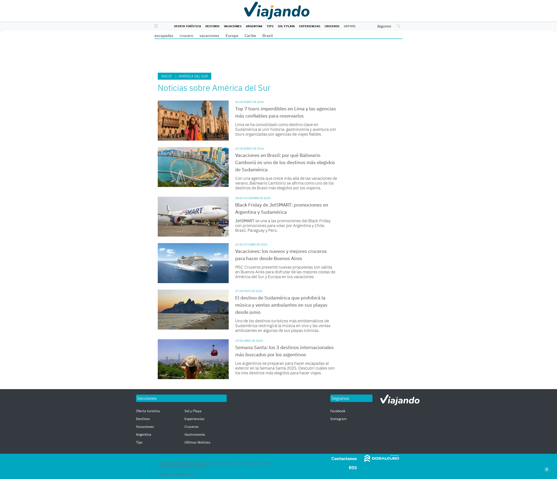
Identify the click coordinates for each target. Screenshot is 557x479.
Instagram (338, 419)
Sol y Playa (286, 26)
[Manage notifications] (546, 469)
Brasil (267, 35)
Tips (270, 26)
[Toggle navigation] (155, 26)
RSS (353, 468)
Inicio (166, 76)
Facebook (337, 411)
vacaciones (209, 35)
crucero (186, 35)
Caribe (250, 35)
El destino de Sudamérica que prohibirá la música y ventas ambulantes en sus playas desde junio (281, 304)
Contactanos (344, 458)
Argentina (254, 26)
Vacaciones (233, 26)
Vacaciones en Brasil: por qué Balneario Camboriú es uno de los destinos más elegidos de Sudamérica (285, 162)
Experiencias (309, 26)
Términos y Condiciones (176, 474)
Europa (232, 35)
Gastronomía (195, 434)
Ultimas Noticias (197, 442)
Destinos (212, 26)
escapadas (163, 35)
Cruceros (332, 26)
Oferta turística (187, 26)
